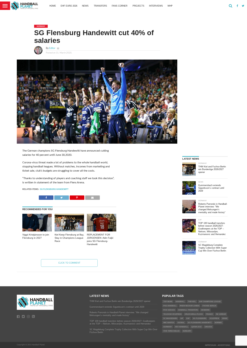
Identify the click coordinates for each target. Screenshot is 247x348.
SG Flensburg (199, 318)
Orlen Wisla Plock (194, 314)
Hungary (187, 331)
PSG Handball (170, 306)
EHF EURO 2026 (69, 6)
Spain (224, 318)
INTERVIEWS (156, 6)
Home (52, 6)
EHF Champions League (210, 301)
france (209, 314)
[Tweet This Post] (61, 196)
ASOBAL (180, 322)
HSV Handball (181, 327)
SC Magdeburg (170, 318)
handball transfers (188, 310)
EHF (188, 318)
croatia (208, 327)
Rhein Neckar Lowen (189, 306)
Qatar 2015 (196, 327)
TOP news (167, 301)
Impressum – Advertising (217, 345)
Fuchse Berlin (209, 306)
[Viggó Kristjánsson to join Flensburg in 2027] (37, 230)
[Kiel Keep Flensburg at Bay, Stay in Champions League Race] (69, 230)
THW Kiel (192, 301)
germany (167, 327)
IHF (181, 318)
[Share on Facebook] (46, 196)
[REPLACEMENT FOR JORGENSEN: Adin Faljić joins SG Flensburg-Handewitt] (101, 230)
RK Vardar (221, 314)
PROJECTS (138, 6)
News (85, 6)
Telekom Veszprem (172, 314)
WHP (170, 6)
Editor (52, 48)
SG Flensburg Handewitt (54, 189)
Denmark (205, 310)
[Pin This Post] (77, 196)
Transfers (100, 6)
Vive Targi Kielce (171, 331)
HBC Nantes (168, 322)
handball (180, 301)
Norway (218, 322)
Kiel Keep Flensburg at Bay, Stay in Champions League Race (69, 237)
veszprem (214, 318)
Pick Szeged (169, 310)
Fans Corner (119, 6)
